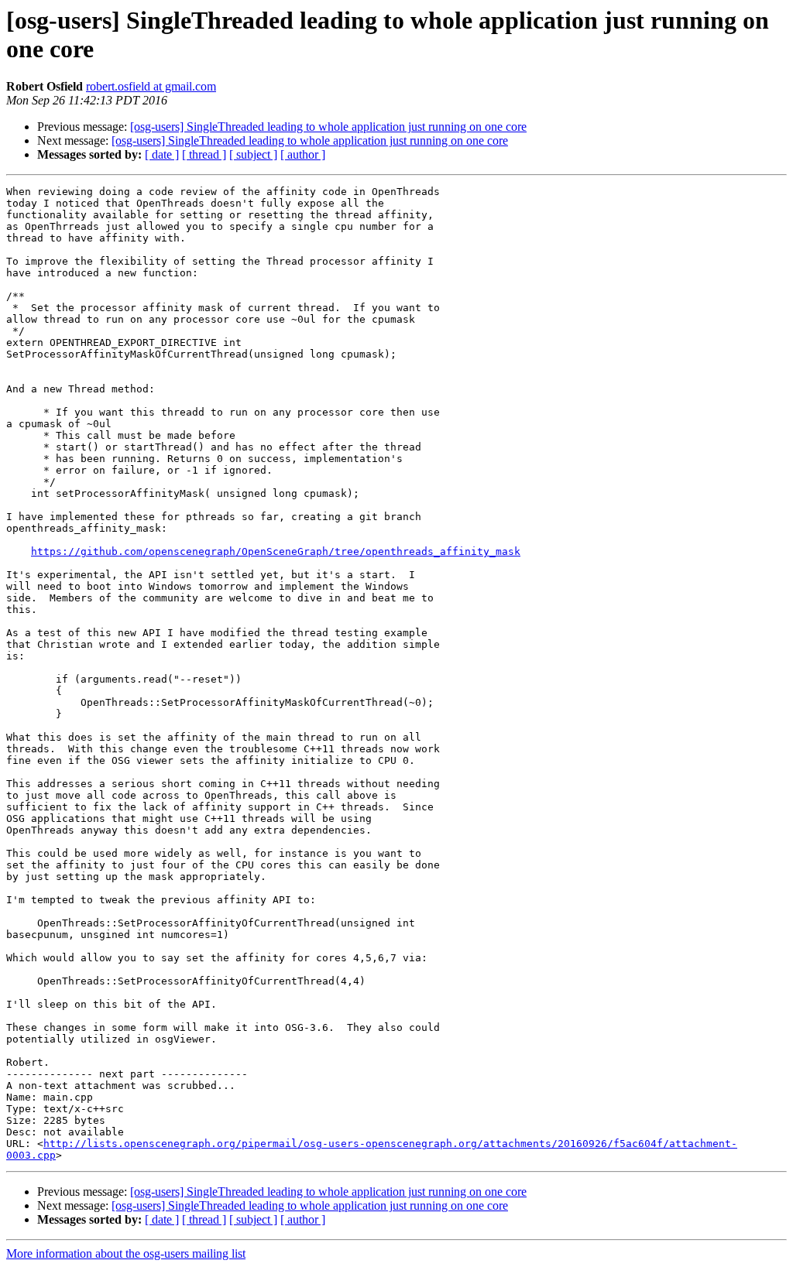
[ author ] (302, 154)
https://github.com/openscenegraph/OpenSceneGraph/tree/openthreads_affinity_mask (275, 551)
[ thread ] (204, 154)
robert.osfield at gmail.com (151, 86)
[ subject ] (253, 154)
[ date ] (162, 154)
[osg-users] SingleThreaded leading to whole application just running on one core (328, 126)
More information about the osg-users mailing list (125, 1253)
